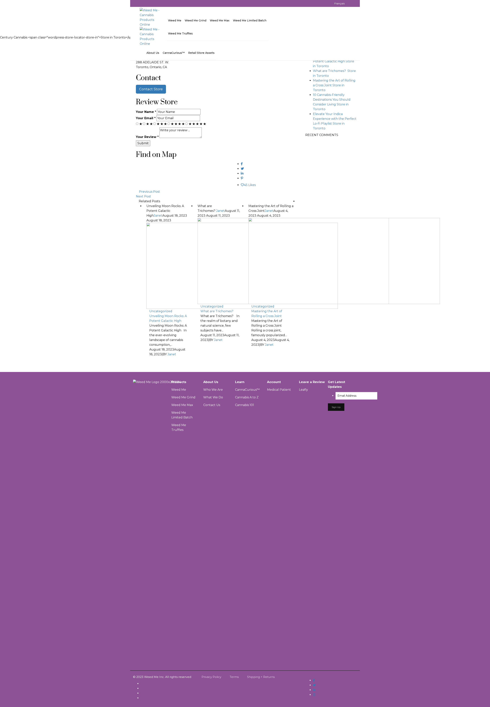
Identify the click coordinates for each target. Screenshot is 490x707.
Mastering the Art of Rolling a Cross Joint (266, 313)
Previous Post (149, 191)
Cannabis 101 (244, 405)
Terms (234, 677)
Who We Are (213, 389)
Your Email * (146, 118)
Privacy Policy (211, 677)
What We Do (213, 397)
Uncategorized (160, 311)
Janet (158, 215)
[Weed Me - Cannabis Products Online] (150, 17)
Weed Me (178, 389)
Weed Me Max (182, 405)
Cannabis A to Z (247, 397)
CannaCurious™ (247, 389)
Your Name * (146, 112)
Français (339, 3)
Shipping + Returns (261, 677)
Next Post (143, 196)
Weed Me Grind (183, 397)
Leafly (303, 389)
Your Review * (147, 137)
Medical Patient (279, 389)
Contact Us (211, 405)
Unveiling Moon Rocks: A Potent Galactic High (168, 318)
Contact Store (151, 89)
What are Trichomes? (217, 311)
